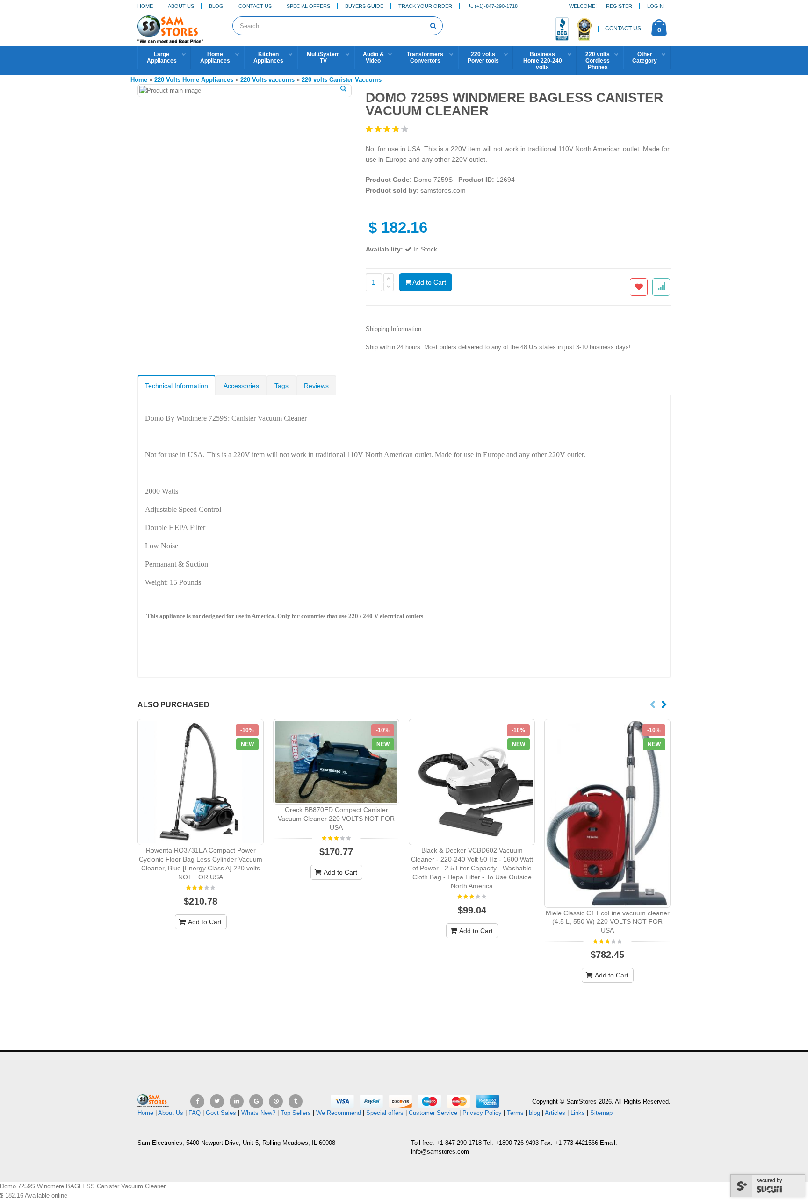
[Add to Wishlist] (639, 287)
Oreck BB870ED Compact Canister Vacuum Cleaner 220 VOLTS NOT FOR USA (336, 818)
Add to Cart (428, 282)
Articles (555, 1112)
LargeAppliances (162, 57)
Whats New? (258, 1112)
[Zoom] (343, 89)
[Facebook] (197, 1101)
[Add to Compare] (661, 287)
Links (577, 1112)
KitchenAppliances (268, 57)
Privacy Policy (482, 1112)
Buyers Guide (364, 6)
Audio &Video (373, 57)
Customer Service (433, 1112)
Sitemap (601, 1112)
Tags (281, 385)
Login (655, 6)
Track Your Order (425, 6)
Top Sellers (296, 1112)
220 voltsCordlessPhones (597, 61)
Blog (216, 6)
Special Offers (308, 6)
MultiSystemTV (323, 57)
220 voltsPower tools (483, 57)
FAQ (194, 1112)
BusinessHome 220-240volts (542, 61)
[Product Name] (200, 782)
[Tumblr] (296, 1101)
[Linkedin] (237, 1101)
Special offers (385, 1112)
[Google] (256, 1101)
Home (145, 6)
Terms (516, 1112)
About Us (181, 6)
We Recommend (338, 1112)
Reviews (316, 385)
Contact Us (255, 6)
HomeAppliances (215, 57)
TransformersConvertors (425, 57)
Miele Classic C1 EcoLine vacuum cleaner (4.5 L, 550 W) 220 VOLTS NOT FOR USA (608, 921)
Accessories (241, 385)
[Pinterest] (276, 1101)
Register (619, 6)
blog (534, 1112)
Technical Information (176, 385)
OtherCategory (644, 57)
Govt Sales (221, 1112)
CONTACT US (623, 28)
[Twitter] (217, 1101)
